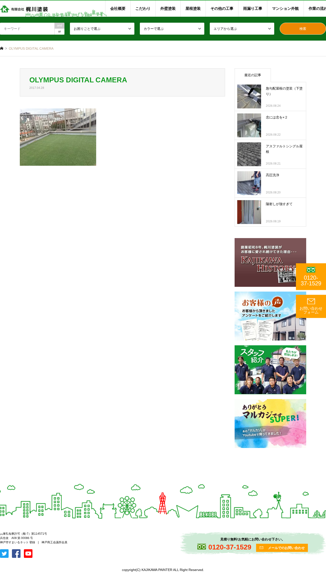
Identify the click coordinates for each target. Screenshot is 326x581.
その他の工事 (221, 8)
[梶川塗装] (24, 9)
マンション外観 (285, 8)
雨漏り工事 (252, 8)
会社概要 (118, 8)
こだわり (143, 8)
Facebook (8, 532)
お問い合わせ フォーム (311, 310)
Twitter (1, 532)
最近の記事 (252, 75)
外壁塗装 (168, 8)
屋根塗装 (193, 8)
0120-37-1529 (311, 280)
